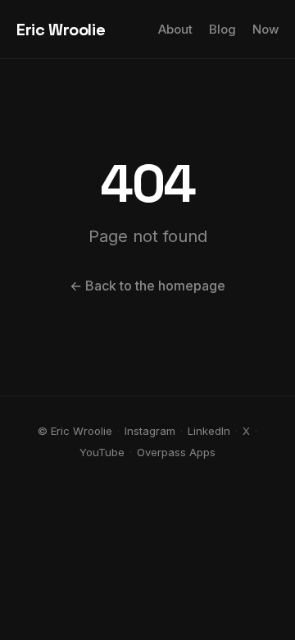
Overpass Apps (176, 452)
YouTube (102, 452)
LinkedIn (209, 430)
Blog (222, 29)
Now (265, 29)
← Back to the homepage (147, 285)
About (175, 29)
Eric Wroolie (60, 29)
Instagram (150, 430)
